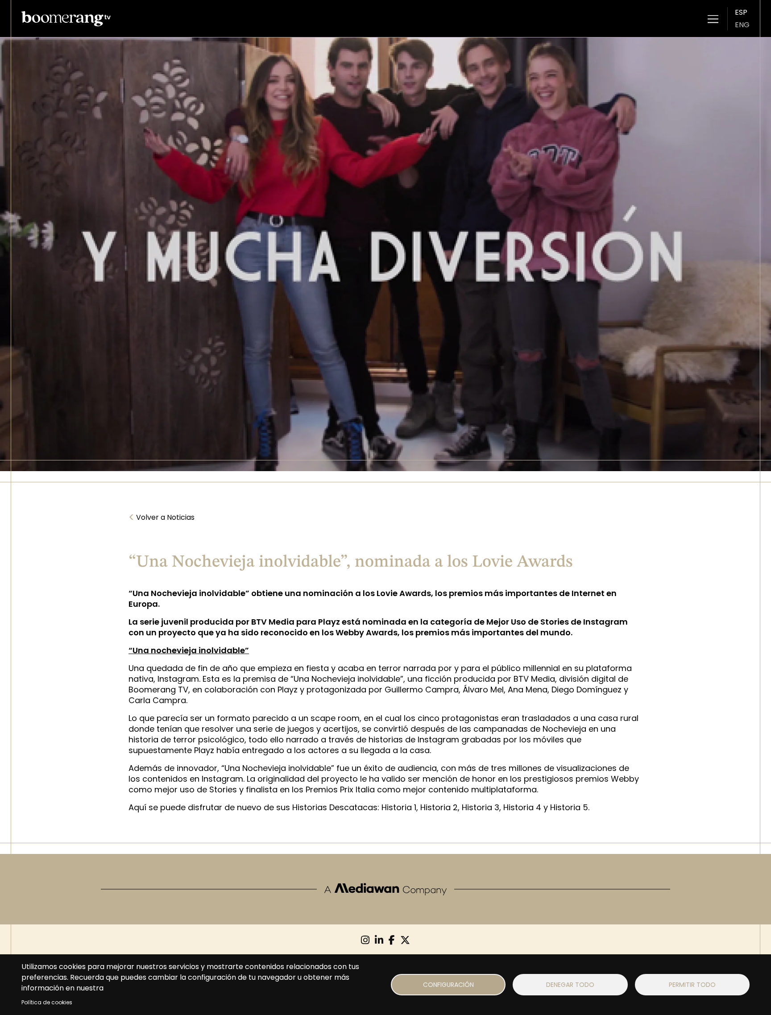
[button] (713, 18)
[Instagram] (365, 940)
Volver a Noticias (161, 517)
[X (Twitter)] (405, 940)
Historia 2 (439, 807)
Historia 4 (522, 807)
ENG (742, 25)
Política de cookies (46, 1002)
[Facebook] (392, 940)
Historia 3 (480, 807)
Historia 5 (569, 807)
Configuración (448, 984)
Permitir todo (692, 984)
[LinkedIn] (379, 940)
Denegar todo (570, 984)
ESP (741, 12)
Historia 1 (398, 807)
